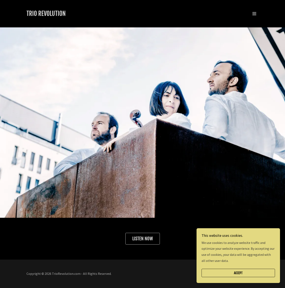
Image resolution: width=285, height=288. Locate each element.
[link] (46, 15)
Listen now (142, 238)
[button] (254, 13)
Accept (238, 273)
